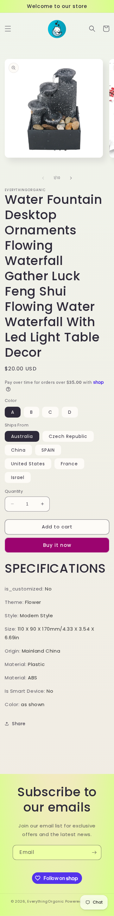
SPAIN (48, 450)
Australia (22, 436)
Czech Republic (68, 436)
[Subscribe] (94, 852)
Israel (17, 477)
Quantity (14, 491)
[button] (8, 29)
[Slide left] (43, 178)
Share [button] (19, 723)
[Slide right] (71, 178)
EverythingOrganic (45, 901)
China (18, 450)
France (69, 464)
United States (28, 464)
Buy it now (57, 545)
